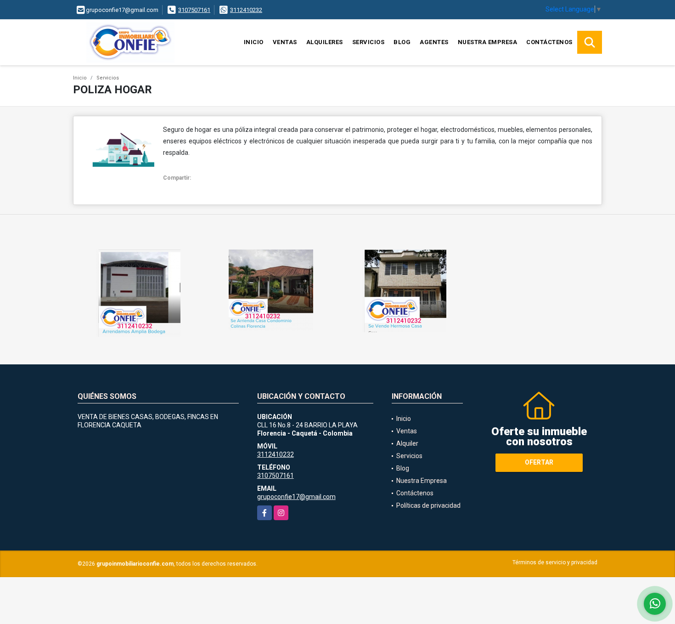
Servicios (368, 42)
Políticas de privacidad (428, 505)
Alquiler (407, 443)
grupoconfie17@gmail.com (296, 496)
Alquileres (324, 42)
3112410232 (246, 9)
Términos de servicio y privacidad (554, 562)
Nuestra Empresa (488, 42)
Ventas (285, 42)
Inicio (254, 42)
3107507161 (194, 9)
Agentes (434, 42)
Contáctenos (549, 42)
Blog (402, 42)
